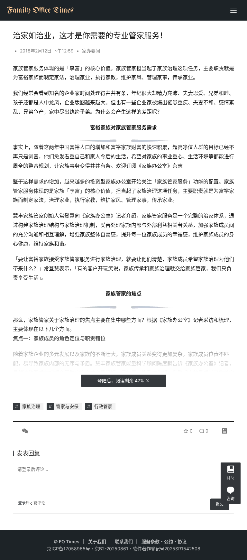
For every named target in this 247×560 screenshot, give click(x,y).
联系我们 (124, 541)
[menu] (233, 10)
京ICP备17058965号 (68, 548)
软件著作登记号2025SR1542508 (166, 548)
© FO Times (66, 541)
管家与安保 (67, 406)
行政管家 (103, 406)
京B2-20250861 (111, 548)
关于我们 (97, 541)
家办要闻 (91, 50)
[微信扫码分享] (23, 431)
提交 (220, 504)
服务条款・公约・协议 (164, 541)
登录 (22, 502)
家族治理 (31, 406)
